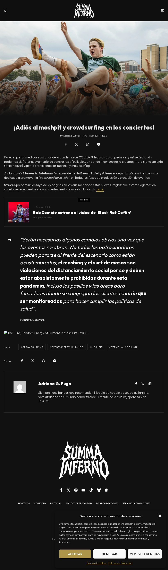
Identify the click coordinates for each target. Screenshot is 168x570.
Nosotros (24, 503)
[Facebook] (61, 490)
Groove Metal (43, 207)
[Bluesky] (99, 490)
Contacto (40, 503)
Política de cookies (96, 562)
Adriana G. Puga (54, 383)
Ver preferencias (145, 554)
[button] (160, 516)
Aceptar (75, 554)
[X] (68, 490)
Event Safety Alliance (67, 347)
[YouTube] (83, 490)
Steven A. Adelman (124, 347)
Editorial (55, 503)
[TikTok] (91, 490)
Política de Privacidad (120, 562)
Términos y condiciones (136, 503)
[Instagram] (75, 490)
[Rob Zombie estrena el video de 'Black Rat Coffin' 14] (18, 212)
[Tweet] (76, 144)
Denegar (109, 554)
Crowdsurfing (32, 347)
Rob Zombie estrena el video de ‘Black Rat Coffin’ (82, 212)
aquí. (100, 189)
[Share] (66, 144)
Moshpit (97, 347)
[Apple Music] (106, 490)
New (85, 135)
